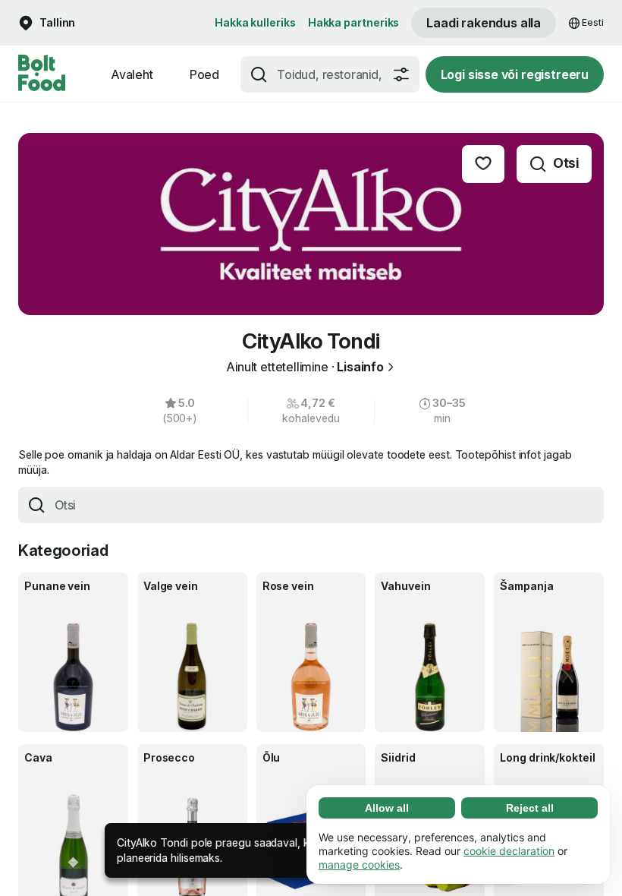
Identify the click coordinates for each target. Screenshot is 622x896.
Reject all (530, 808)
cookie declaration (508, 850)
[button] (46, 23)
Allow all (387, 808)
